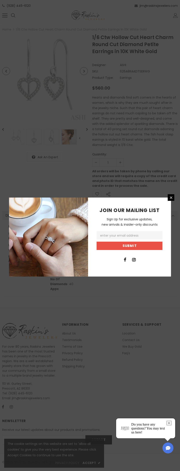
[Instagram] (134, 259)
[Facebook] (125, 259)
